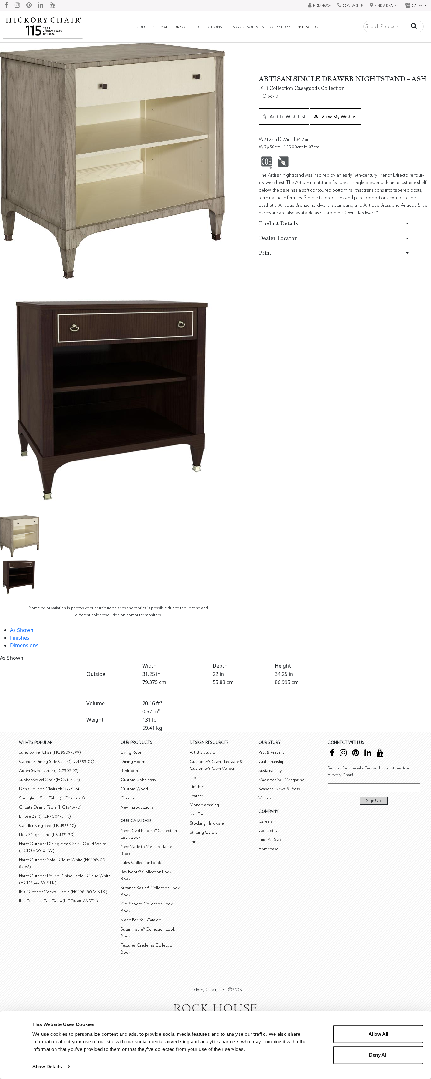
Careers (265, 821)
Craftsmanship (271, 761)
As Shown (21, 630)
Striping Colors (203, 832)
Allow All (378, 1034)
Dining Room (133, 761)
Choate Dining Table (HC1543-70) (50, 807)
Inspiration (307, 27)
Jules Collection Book (141, 862)
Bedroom (129, 770)
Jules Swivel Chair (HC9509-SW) (50, 752)
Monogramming (204, 805)
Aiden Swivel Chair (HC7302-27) (49, 770)
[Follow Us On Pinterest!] (29, 5)
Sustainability (270, 770)
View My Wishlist (340, 116)
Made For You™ (174, 27)
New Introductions (137, 807)
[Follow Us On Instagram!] (17, 5)
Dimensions (24, 645)
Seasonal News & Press (279, 788)
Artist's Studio (202, 752)
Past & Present (271, 752)
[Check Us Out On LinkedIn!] (40, 5)
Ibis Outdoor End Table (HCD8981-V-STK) (58, 901)
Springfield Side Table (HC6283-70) (52, 798)
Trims (194, 841)
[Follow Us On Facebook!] (6, 5)
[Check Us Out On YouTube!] (52, 5)
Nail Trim (197, 814)
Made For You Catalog (141, 920)
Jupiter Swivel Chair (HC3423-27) (49, 779)
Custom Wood (134, 788)
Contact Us (268, 830)
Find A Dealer (271, 839)
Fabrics (196, 777)
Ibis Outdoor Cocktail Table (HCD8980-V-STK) (63, 892)
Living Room (132, 752)
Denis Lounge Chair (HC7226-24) (50, 788)
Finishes (19, 637)
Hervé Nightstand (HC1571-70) (47, 834)
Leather (196, 795)
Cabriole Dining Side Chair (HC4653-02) (56, 761)
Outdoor (129, 798)
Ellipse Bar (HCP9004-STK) (45, 816)
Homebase (268, 848)
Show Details (47, 1066)
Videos (264, 798)
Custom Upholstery (138, 779)
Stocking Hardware (207, 823)
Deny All (378, 1054)
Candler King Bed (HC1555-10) (47, 825)
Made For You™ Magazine (281, 779)
